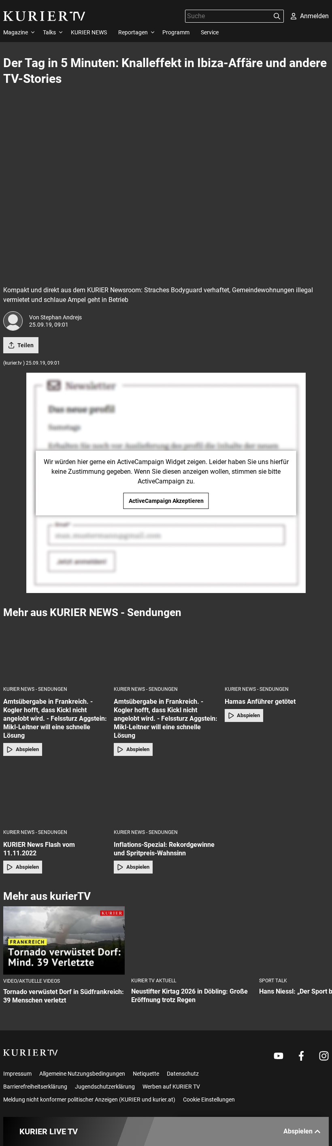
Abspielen (27, 749)
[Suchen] (276, 16)
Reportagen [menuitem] (133, 32)
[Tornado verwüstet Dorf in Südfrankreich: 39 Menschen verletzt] (64, 940)
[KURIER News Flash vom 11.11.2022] (55, 795)
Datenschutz (183, 1073)
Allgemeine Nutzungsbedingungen (82, 1073)
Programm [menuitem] (175, 32)
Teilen (25, 345)
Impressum (17, 1073)
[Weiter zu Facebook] (301, 1056)
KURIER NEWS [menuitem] (89, 32)
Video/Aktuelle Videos (31, 981)
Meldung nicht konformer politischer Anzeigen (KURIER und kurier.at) (89, 1099)
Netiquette (146, 1073)
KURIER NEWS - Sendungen (35, 689)
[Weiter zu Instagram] (324, 1056)
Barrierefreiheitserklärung (35, 1086)
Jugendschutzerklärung (105, 1086)
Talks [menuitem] (49, 32)
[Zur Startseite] (44, 16)
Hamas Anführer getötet (260, 701)
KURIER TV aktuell (153, 980)
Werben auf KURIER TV (171, 1086)
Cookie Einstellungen (209, 1099)
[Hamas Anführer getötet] (277, 652)
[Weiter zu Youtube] (278, 1056)
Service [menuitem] (210, 32)
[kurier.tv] (30, 1052)
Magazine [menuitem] (15, 32)
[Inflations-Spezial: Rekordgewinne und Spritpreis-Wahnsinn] (166, 795)
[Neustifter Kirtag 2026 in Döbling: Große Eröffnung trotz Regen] (192, 940)
